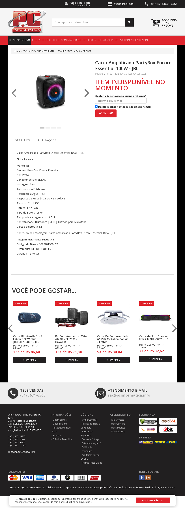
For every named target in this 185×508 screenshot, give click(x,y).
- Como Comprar (89, 419)
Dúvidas (87, 414)
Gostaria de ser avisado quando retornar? (121, 96)
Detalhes (22, 140)
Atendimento (120, 414)
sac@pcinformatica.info (129, 393)
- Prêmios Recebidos (61, 439)
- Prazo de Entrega (90, 439)
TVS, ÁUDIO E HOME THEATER (39, 51)
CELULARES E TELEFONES (45, 40)
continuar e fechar (153, 500)
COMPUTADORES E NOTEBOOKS (78, 40)
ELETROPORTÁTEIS (108, 40)
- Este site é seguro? (91, 443)
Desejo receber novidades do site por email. (124, 106)
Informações (61, 414)
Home (17, 51)
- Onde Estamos (59, 423)
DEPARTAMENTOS (18, 40)
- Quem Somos (59, 419)
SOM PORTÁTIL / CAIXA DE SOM (74, 51)
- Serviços (56, 435)
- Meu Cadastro (117, 431)
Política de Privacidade (79, 501)
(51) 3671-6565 (32, 393)
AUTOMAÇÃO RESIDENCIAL (134, 40)
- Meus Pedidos (117, 427)
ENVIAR (107, 113)
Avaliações (47, 140)
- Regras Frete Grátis (91, 462)
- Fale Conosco (117, 419)
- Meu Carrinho (117, 423)
